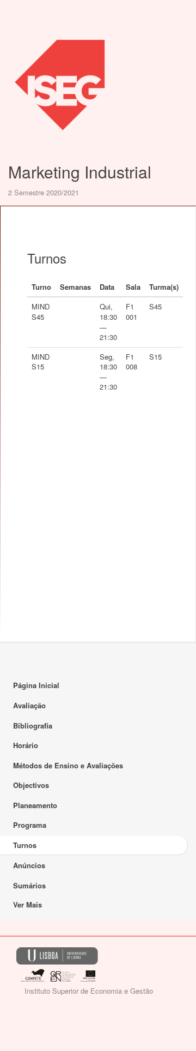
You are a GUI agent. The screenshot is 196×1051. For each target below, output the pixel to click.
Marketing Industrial (79, 171)
